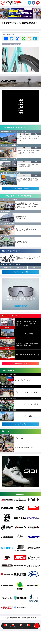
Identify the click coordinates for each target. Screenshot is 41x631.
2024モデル (34, 267)
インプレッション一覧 (21, 272)
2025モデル (20, 267)
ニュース (5, 627)
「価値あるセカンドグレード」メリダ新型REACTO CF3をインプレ (27, 258)
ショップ (20, 627)
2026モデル (7, 267)
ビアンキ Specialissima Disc (11, 44)
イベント (28, 627)
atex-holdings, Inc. (18, 618)
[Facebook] (17, 39)
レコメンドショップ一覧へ (20, 188)
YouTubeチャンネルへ (21, 363)
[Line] (23, 39)
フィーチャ (13, 627)
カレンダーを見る (20, 424)
